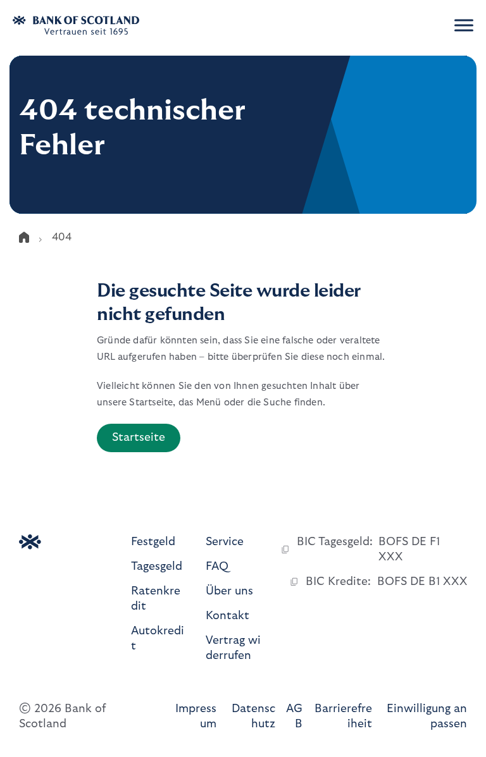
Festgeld (153, 542)
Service (225, 542)
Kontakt (227, 616)
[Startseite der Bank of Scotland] (92, 25)
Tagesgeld (156, 566)
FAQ (217, 566)
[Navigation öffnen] (464, 25)
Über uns (229, 591)
